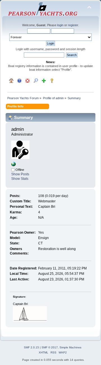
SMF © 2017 (50, 347)
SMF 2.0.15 (31, 347)
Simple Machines (70, 347)
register (73, 25)
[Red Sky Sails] (13, 165)
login (60, 25)
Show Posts (20, 174)
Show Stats (19, 179)
